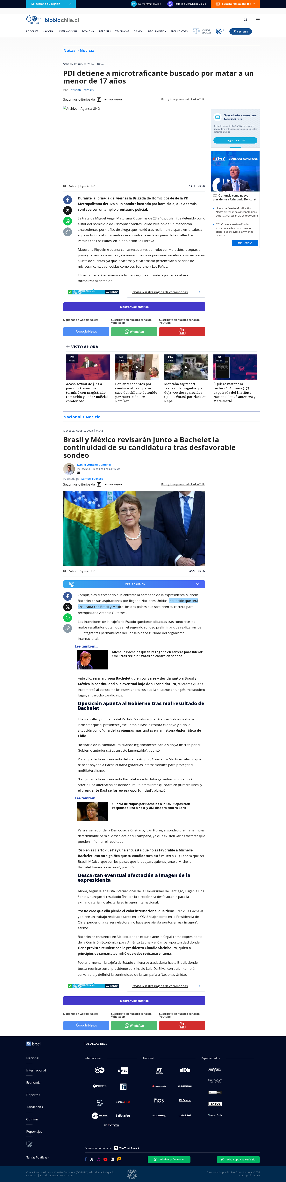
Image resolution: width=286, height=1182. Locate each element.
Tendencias (122, 31)
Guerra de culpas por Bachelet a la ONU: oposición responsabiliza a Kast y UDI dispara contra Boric (151, 806)
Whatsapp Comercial (171, 1159)
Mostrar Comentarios (134, 306)
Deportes (105, 31)
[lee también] (93, 659)
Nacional (49, 31)
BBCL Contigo (179, 31)
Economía (88, 31)
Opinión (139, 31)
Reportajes (34, 1131)
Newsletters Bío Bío (149, 4)
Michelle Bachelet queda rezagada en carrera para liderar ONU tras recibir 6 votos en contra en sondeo (157, 654)
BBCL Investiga (157, 31)
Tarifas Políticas (36, 1157)
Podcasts (32, 31)
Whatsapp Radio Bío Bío (240, 1159)
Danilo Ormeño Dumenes (94, 465)
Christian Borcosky (81, 90)
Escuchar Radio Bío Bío (236, 4)
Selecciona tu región (45, 4)
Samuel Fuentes (92, 478)
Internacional (68, 31)
